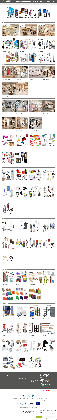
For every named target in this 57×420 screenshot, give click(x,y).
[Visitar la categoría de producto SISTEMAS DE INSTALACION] (46, 30)
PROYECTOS (36, 1)
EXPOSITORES (34, 3)
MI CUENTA (48, 1)
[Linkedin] (12, 375)
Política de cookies (43, 418)
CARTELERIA (28, 3)
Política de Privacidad (48, 418)
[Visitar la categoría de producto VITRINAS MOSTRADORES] (10, 30)
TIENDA (33, 1)
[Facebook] (8, 375)
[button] (55, 410)
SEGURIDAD (53, 3)
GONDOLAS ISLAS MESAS (13, 3)
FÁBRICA (40, 1)
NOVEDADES (44, 1)
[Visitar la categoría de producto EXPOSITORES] (28, 43)
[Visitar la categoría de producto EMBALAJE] (10, 57)
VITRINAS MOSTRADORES (4, 3)
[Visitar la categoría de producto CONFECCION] (46, 43)
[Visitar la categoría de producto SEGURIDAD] (46, 57)
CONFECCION (39, 3)
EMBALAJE (43, 3)
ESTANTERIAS (48, 3)
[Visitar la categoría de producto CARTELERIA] (10, 43)
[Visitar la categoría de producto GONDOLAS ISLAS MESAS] (28, 30)
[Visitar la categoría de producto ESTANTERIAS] (28, 57)
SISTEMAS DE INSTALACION (22, 3)
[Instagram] (10, 375)
